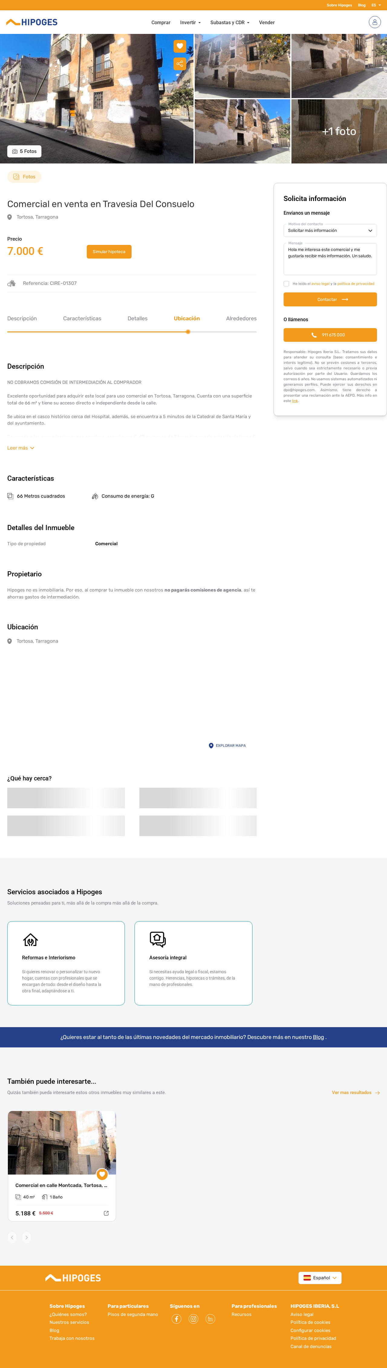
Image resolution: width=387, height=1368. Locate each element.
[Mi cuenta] (375, 22)
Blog (362, 5)
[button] (378, 5)
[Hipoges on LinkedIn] (210, 1319)
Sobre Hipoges (339, 5)
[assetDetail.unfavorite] (180, 46)
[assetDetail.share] (180, 64)
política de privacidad (355, 284)
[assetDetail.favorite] (102, 1174)
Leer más (17, 448)
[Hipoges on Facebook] (176, 1319)
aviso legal (320, 284)
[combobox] (317, 1277)
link (295, 401)
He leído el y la (333, 284)
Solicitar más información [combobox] (312, 230)
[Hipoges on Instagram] (193, 1319)
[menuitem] (161, 22)
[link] (109, 252)
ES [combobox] (374, 5)
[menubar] (213, 22)
